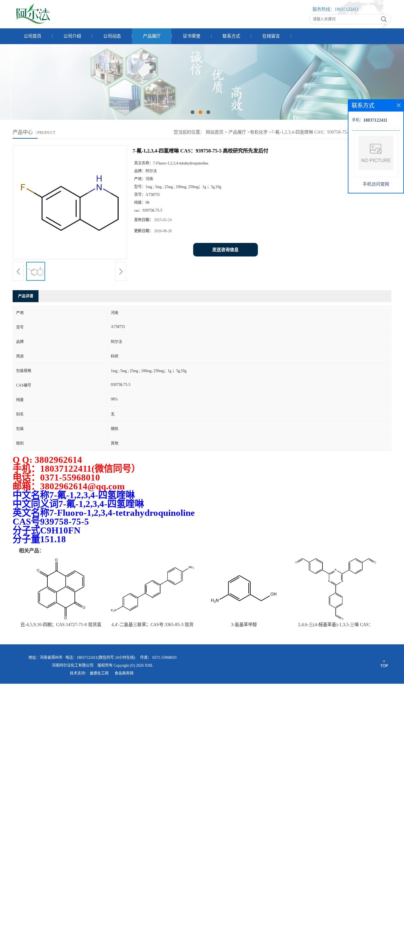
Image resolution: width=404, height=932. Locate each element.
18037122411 (347, 9)
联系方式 (231, 36)
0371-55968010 (164, 657)
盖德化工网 (99, 673)
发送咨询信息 (225, 249)
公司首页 (32, 36)
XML (149, 665)
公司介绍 (72, 36)
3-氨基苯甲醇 (244, 624)
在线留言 (271, 36)
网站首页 (214, 132)
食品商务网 (124, 673)
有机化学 (259, 132)
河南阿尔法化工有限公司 (72, 665)
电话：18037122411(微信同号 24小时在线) (100, 657)
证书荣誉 (191, 36)
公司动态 (112, 36)
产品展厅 (152, 36)
